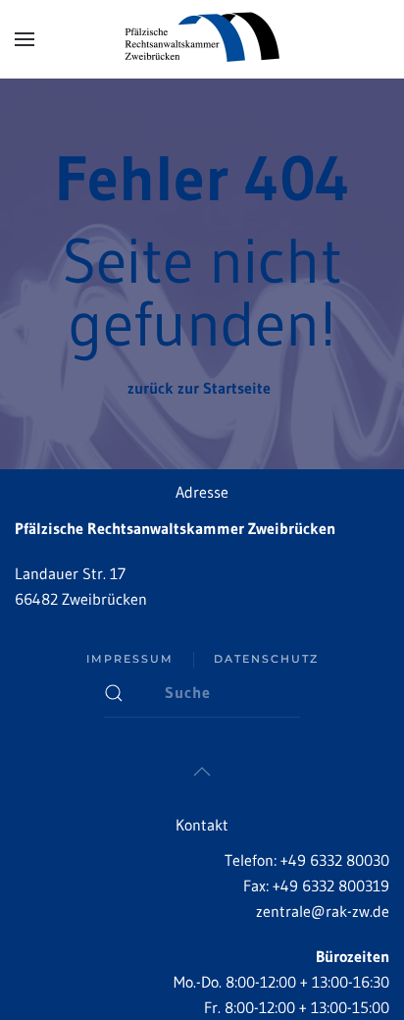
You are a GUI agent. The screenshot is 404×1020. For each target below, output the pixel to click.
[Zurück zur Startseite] (202, 39)
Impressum (130, 659)
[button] (24, 39)
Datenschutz (266, 659)
